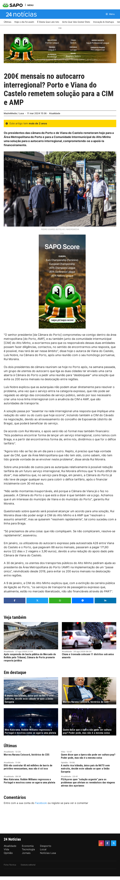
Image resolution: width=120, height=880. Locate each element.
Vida (63, 752)
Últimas (10, 745)
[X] (113, 843)
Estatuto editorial (28, 865)
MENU (30, 5)
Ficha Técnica (10, 865)
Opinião (64, 762)
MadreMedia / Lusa (14, 113)
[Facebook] (107, 843)
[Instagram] (101, 843)
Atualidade (54, 113)
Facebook (41, 803)
